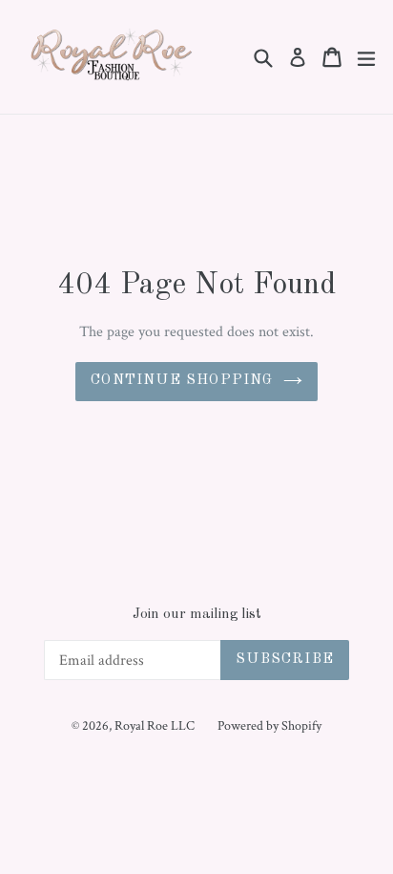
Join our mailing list (197, 615)
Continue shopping (182, 380)
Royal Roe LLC (154, 726)
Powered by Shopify (269, 726)
